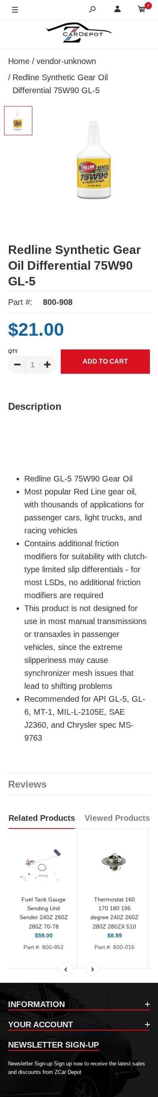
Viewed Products (117, 818)
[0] (142, 10)
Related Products (42, 818)
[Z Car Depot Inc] (79, 34)
